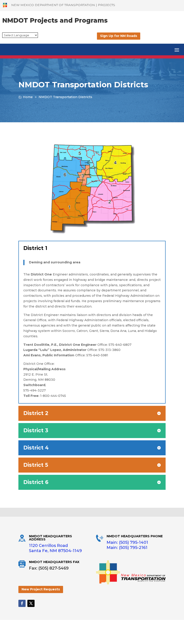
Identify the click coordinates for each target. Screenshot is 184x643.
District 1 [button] (35, 248)
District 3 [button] (35, 430)
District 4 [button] (36, 447)
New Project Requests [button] (41, 589)
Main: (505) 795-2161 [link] (127, 547)
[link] (5, 5)
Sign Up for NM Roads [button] (118, 36)
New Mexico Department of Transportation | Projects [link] (63, 5)
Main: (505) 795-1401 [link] (127, 542)
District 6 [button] (35, 482)
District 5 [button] (35, 465)
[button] (176, 49)
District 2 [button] (35, 413)
